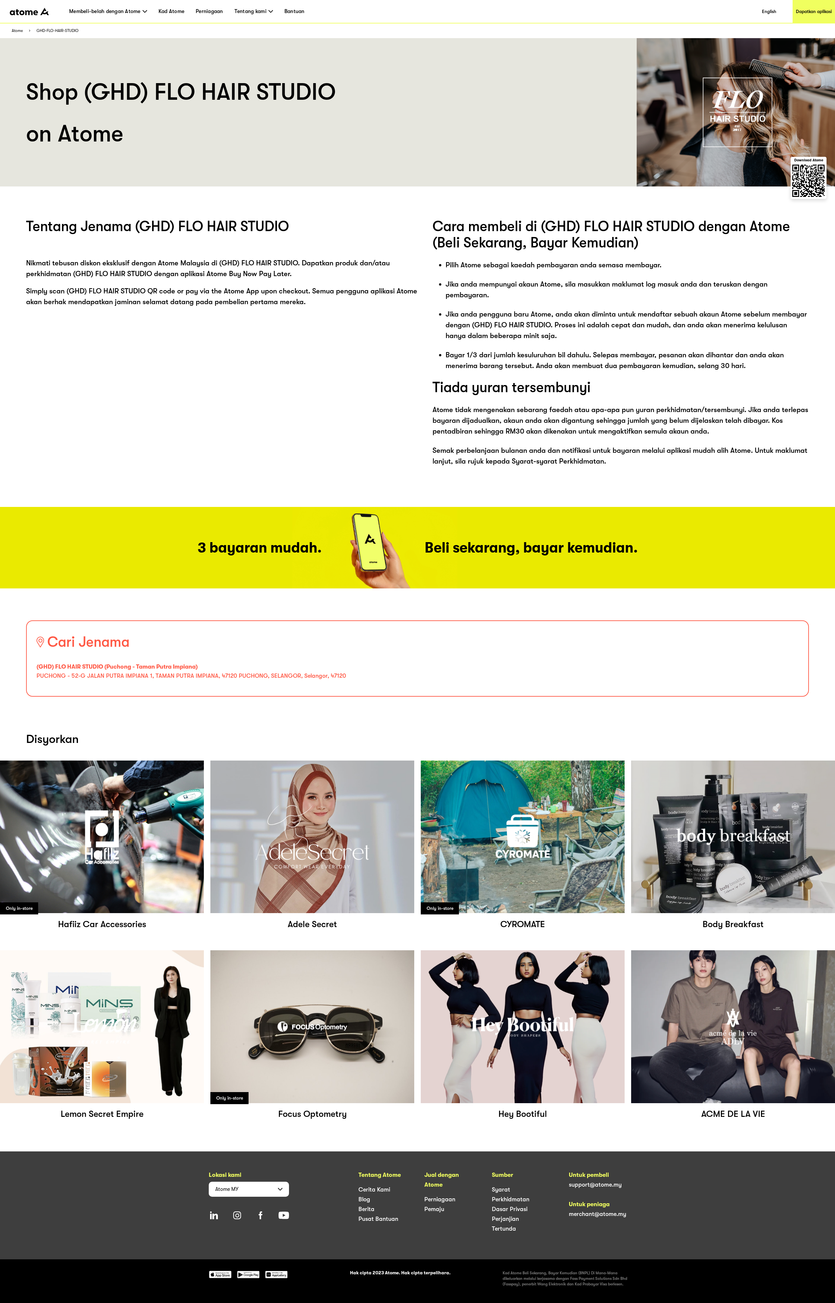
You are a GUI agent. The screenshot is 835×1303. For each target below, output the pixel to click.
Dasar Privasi (509, 1209)
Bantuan (294, 11)
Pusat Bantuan (378, 1219)
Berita (366, 1209)
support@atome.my (595, 1184)
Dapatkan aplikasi (814, 11)
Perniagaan (209, 11)
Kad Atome (171, 11)
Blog (364, 1199)
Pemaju (434, 1209)
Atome (17, 31)
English (769, 11)
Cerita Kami (374, 1189)
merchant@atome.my (597, 1214)
